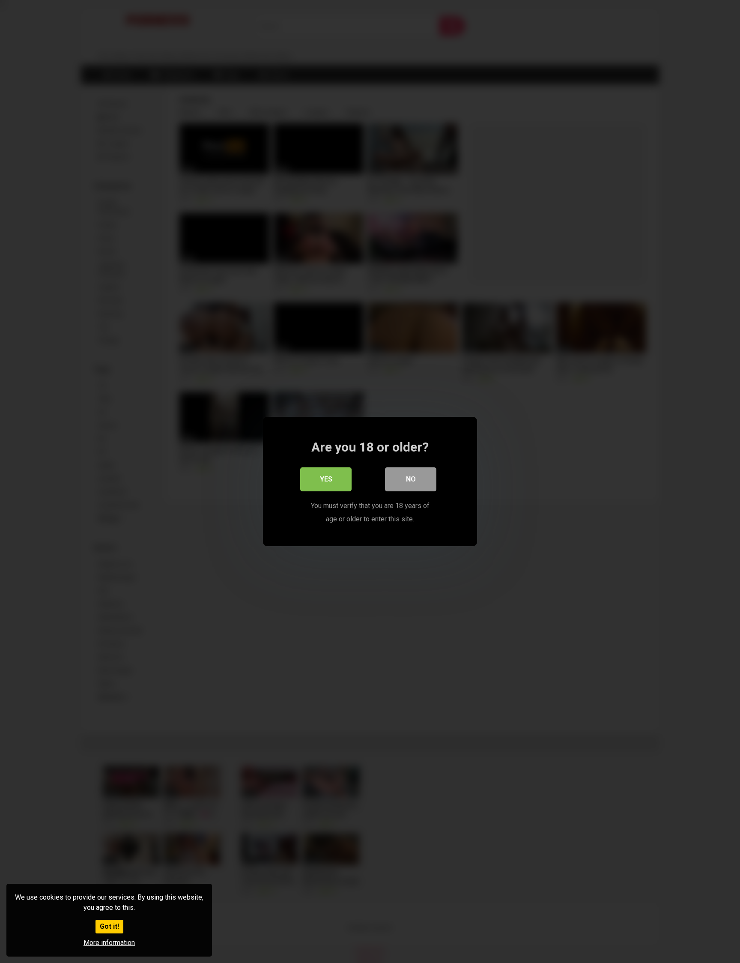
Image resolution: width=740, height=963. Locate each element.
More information (109, 943)
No (411, 479)
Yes (326, 479)
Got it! (109, 926)
